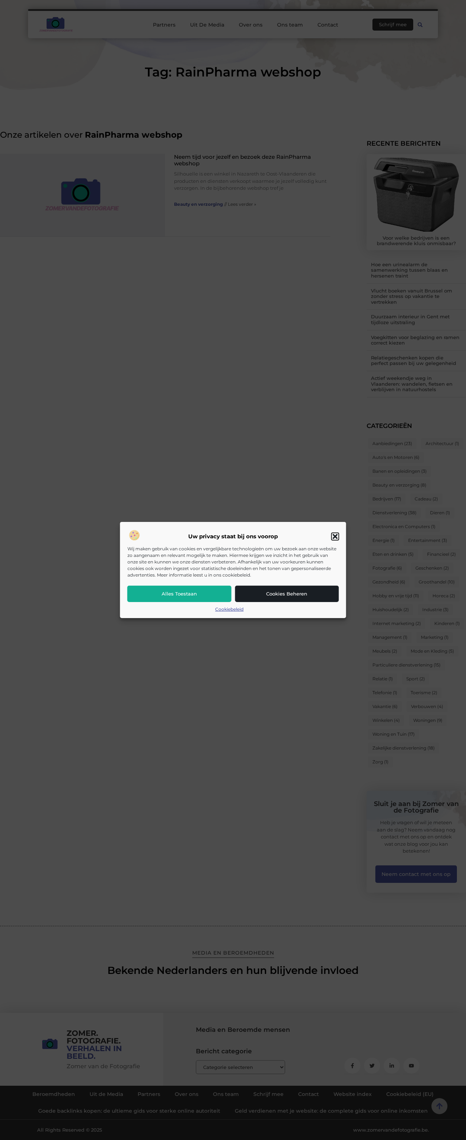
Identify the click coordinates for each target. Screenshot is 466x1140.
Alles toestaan (179, 594)
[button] (335, 536)
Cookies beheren (286, 594)
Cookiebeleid (229, 609)
